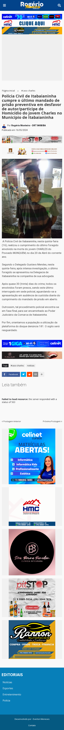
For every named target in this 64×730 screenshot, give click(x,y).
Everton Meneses (41, 719)
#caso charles (28, 90)
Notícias (7, 682)
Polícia (6, 700)
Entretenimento (12, 694)
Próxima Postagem (52, 421)
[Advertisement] (32, 57)
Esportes (8, 688)
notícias (30, 365)
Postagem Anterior (12, 421)
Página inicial (8, 90)
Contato (32, 725)
